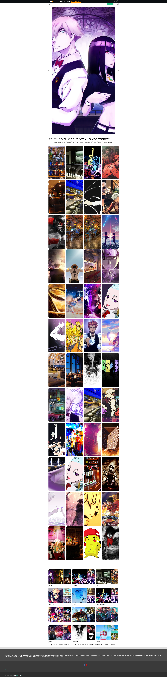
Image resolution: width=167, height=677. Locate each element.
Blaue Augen (69, 142)
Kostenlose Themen (7, 668)
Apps (5, 669)
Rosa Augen (100, 142)
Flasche (74, 142)
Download (110, 4)
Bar (64, 142)
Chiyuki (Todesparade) (80, 142)
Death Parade (60, 142)
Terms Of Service (18, 675)
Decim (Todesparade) (88, 142)
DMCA (21, 675)
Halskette (95, 142)
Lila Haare (105, 142)
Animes (55, 142)
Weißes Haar (110, 142)
